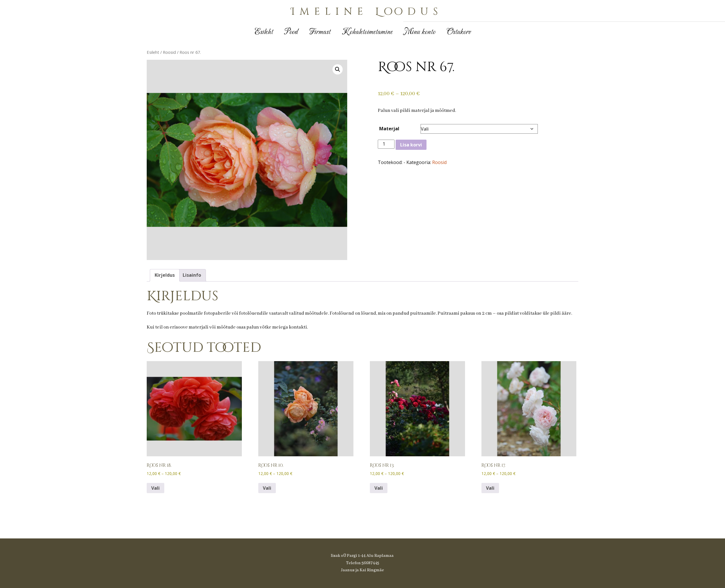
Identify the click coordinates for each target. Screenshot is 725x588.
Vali (155, 488)
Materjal (389, 128)
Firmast (319, 32)
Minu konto (419, 32)
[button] (337, 69)
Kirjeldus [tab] (165, 275)
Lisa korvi (411, 145)
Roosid (169, 52)
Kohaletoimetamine (367, 32)
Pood (291, 32)
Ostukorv (459, 32)
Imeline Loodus (367, 11)
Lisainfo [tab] (192, 275)
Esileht (264, 32)
